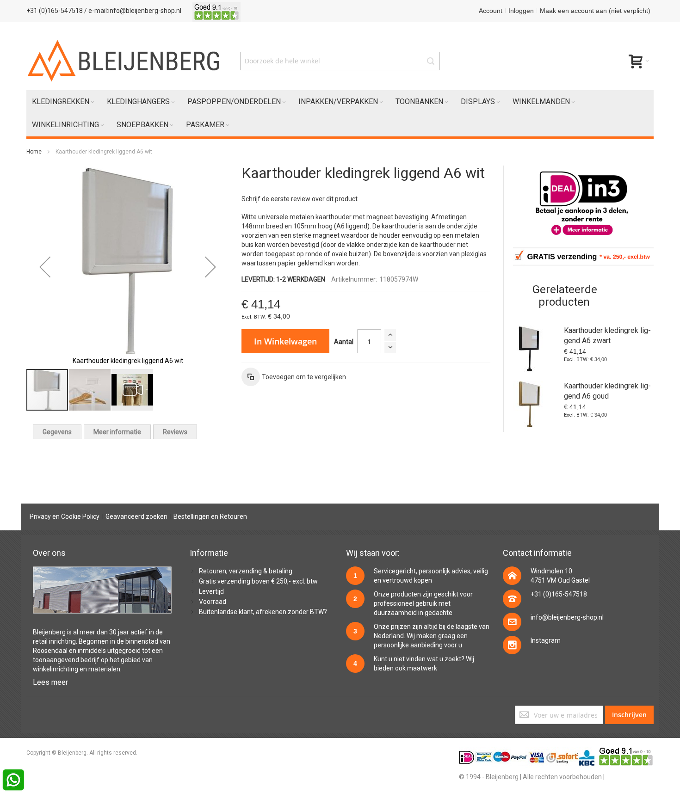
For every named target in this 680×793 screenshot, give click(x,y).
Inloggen (521, 10)
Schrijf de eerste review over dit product (299, 199)
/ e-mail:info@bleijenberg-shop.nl (132, 10)
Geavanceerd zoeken (136, 516)
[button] (44, 267)
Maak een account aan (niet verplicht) (595, 10)
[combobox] (340, 61)
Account (490, 10)
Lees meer (50, 682)
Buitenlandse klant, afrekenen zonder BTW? (263, 611)
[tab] (57, 431)
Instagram (546, 640)
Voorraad (212, 601)
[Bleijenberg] (124, 60)
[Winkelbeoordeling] (216, 10)
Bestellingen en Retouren (210, 516)
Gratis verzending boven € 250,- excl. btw (258, 581)
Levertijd (211, 591)
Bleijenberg (49, 632)
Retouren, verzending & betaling (245, 571)
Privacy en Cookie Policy (64, 516)
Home (34, 151)
